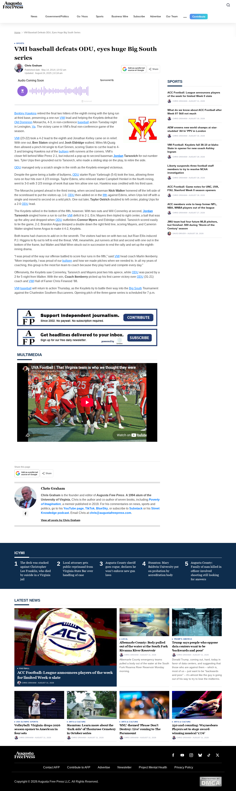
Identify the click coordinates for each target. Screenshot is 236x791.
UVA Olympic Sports (27, 722)
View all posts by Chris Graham (60, 520)
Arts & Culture (77, 722)
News (34, 16)
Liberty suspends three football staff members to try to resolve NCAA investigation (190, 169)
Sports (99, 16)
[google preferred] (134, 69)
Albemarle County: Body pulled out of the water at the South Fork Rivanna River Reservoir (143, 646)
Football (24, 668)
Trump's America (183, 639)
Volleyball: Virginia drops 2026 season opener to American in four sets (37, 729)
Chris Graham (53, 488)
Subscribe (139, 16)
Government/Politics (57, 16)
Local (124, 639)
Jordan (118, 155)
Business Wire (120, 16)
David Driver (179, 233)
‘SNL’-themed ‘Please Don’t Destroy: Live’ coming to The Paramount (140, 729)
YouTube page (73, 508)
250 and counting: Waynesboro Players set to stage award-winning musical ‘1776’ (195, 729)
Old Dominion (23, 122)
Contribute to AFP (78, 767)
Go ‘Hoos (82, 16)
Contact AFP (51, 767)
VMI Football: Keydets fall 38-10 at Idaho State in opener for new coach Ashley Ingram (192, 148)
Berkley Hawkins (25, 113)
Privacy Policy (183, 767)
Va (33, 126)
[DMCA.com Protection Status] (210, 781)
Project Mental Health (153, 767)
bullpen (64, 151)
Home (17, 32)
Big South (135, 288)
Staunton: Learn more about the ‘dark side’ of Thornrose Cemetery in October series (91, 729)
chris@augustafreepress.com (110, 512)
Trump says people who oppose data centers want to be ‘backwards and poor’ (195, 646)
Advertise (155, 16)
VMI (62, 117)
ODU (17, 167)
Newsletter (124, 767)
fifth (105, 195)
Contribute (198, 16)
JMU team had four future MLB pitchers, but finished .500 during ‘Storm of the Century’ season (192, 225)
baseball (83, 122)
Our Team (172, 16)
